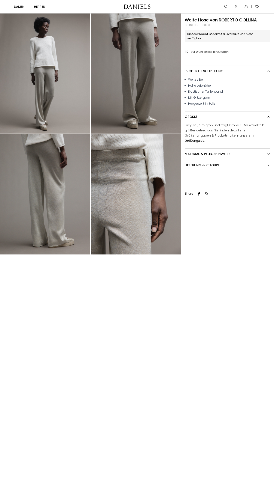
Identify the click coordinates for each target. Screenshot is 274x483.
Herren (39, 7)
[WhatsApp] (206, 194)
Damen (19, 7)
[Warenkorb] (246, 6)
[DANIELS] (137, 6)
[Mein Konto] (236, 6)
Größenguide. (195, 140)
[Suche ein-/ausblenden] (226, 6)
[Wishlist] (255, 6)
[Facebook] (199, 194)
